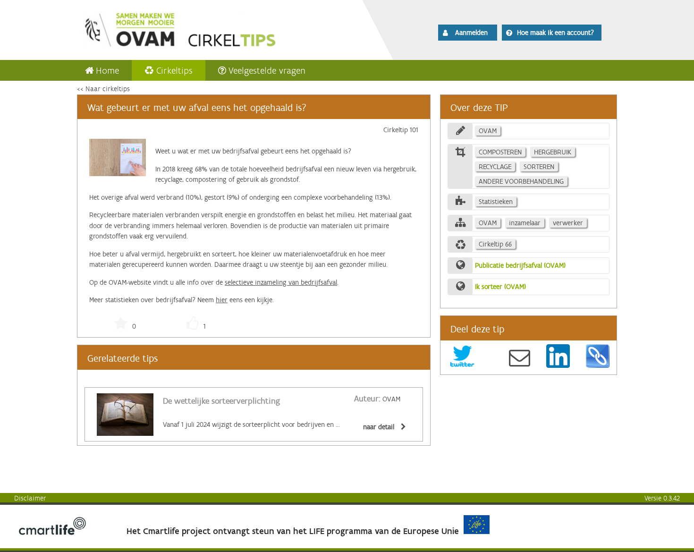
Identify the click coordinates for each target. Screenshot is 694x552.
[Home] (206, 28)
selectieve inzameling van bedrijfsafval (281, 282)
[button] (467, 33)
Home (107, 70)
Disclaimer (30, 498)
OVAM (377, 399)
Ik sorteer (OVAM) (500, 286)
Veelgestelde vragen (267, 70)
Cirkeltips (174, 70)
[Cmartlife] (52, 532)
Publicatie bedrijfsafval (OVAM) (520, 265)
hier (222, 300)
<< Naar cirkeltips (103, 89)
